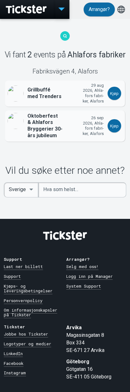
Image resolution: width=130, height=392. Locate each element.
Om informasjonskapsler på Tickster (30, 312)
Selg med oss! (82, 266)
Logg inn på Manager (89, 276)
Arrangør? (99, 9)
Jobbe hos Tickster (26, 333)
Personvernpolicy (23, 300)
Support (12, 276)
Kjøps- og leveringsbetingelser (28, 288)
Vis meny (61, 9)
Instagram (15, 372)
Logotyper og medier (27, 343)
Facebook (13, 363)
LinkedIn (13, 353)
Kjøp (114, 93)
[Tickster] (27, 9)
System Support (83, 286)
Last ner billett (23, 266)
